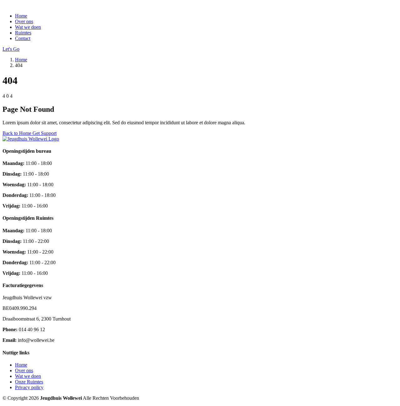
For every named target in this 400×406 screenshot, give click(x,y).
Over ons (24, 21)
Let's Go (10, 49)
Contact (22, 38)
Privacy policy (29, 387)
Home (21, 15)
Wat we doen (28, 27)
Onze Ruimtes (29, 381)
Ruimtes (23, 32)
